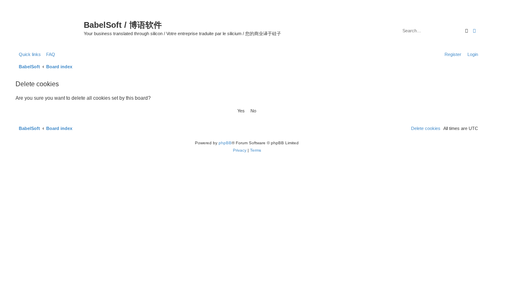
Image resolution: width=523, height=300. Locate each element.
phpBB (225, 143)
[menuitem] (49, 54)
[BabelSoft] (48, 26)
